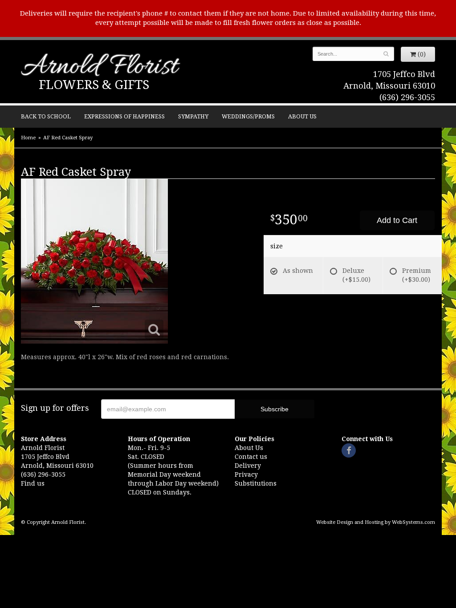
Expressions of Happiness (124, 116)
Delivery (248, 465)
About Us (302, 116)
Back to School (46, 116)
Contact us (251, 456)
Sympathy (193, 116)
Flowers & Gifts (94, 84)
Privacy (246, 474)
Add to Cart (397, 220)
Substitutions (256, 483)
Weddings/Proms (248, 116)
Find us (33, 483)
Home (28, 138)
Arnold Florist (99, 67)
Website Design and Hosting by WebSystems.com (375, 522)
